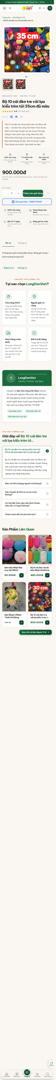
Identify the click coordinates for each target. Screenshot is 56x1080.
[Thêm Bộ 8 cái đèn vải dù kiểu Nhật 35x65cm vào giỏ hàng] (47, 575)
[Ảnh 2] (28, 76)
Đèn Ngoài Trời (19, 17)
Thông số (22, 243)
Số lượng (6, 188)
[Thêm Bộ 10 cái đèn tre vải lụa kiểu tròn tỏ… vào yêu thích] (47, 586)
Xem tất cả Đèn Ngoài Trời (34, 632)
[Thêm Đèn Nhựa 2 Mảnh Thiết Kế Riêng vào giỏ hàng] (21, 622)
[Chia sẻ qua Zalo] (11, 117)
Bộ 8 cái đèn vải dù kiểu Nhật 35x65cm (39, 569)
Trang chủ (6, 17)
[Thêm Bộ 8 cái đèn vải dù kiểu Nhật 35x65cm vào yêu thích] (47, 538)
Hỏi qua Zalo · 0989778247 (28, 202)
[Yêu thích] (48, 193)
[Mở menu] (4, 8)
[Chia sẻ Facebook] (16, 117)
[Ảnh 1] (26, 76)
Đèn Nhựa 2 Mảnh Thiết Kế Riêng (12, 616)
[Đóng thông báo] (51, 2)
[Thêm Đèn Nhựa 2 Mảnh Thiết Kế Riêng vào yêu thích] (22, 586)
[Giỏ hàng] (49, 8)
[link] (14, 557)
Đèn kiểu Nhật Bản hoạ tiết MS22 (13, 569)
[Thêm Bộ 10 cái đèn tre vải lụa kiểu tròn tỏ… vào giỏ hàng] (47, 622)
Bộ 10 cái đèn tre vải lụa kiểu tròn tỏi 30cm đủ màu (39, 616)
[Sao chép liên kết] (21, 117)
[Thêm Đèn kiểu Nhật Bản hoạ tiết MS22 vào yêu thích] (22, 538)
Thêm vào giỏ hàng (33, 193)
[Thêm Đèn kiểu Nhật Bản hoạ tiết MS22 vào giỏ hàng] (21, 575)
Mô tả (8, 243)
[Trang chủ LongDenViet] (27, 8)
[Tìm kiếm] (10, 8)
